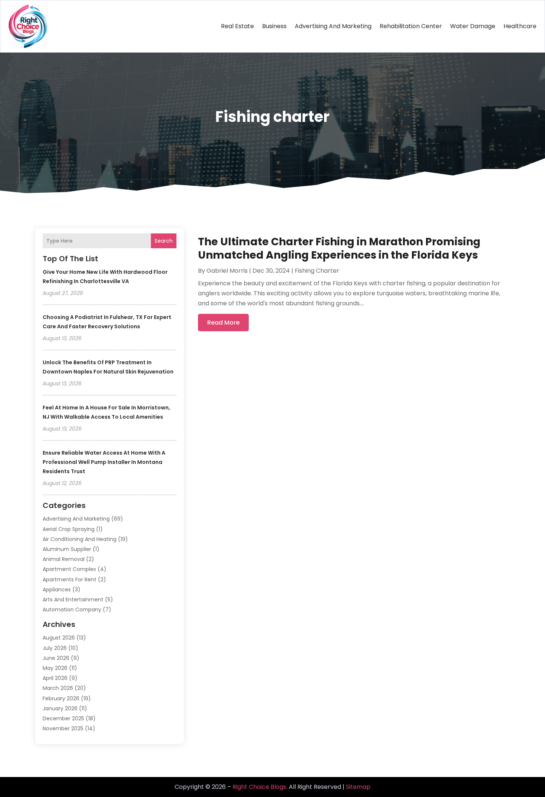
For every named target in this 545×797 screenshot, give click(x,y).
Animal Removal (64, 559)
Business (274, 26)
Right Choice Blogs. (259, 787)
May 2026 (55, 668)
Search (164, 241)
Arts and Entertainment (73, 599)
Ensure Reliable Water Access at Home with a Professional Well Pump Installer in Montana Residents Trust (104, 462)
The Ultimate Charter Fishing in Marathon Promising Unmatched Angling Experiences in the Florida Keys (339, 248)
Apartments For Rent (69, 579)
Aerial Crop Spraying (69, 529)
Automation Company (72, 609)
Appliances (57, 589)
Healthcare (519, 26)
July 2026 (55, 648)
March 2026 (58, 688)
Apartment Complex (69, 569)
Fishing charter (317, 270)
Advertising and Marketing (333, 26)
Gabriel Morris (227, 270)
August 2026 (59, 637)
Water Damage (472, 26)
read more (223, 322)
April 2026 (55, 678)
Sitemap (358, 787)
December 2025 (63, 718)
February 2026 (61, 698)
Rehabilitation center (411, 26)
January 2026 (60, 708)
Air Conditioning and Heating (79, 539)
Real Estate (237, 26)
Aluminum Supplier (67, 549)
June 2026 (56, 658)
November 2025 (63, 728)
